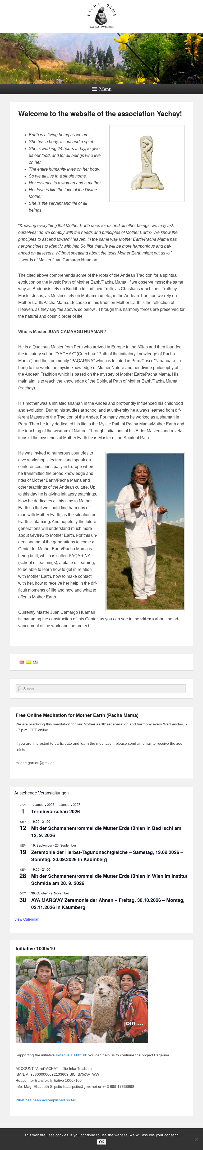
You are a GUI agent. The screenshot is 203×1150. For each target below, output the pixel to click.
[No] (196, 1139)
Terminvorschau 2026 (55, 811)
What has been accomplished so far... (47, 1100)
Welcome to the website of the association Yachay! (100, 113)
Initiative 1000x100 (71, 1055)
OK (101, 1142)
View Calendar (26, 919)
